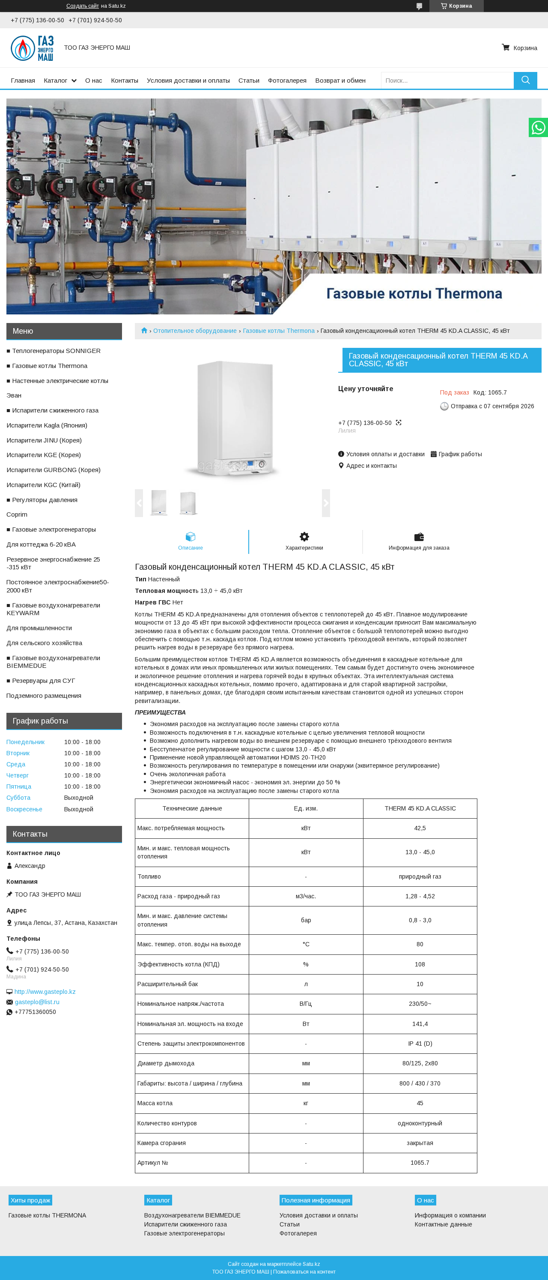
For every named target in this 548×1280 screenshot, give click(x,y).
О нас (93, 80)
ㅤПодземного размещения (43, 695)
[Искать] (525, 80)
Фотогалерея (287, 80)
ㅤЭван (13, 395)
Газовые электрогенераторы (184, 1233)
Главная (23, 80)
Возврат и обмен (340, 80)
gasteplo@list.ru (37, 1002)
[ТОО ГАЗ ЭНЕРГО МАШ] (32, 47)
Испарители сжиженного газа (185, 1224)
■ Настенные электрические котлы (57, 380)
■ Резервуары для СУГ (40, 680)
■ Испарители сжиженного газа (52, 410)
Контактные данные (443, 1224)
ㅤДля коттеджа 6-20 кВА (41, 544)
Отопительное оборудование (195, 330)
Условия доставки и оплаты (188, 80)
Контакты (124, 80)
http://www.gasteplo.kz (45, 991)
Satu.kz (311, 1264)
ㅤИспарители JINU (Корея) (44, 440)
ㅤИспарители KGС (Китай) (43, 484)
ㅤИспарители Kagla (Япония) (46, 425)
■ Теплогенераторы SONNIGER (53, 350)
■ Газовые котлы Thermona (46, 365)
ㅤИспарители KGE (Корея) (43, 454)
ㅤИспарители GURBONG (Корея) (53, 469)
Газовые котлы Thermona (279, 330)
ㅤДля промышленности (39, 627)
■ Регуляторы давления (41, 499)
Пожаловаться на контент (304, 1272)
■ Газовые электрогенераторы (51, 529)
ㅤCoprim (16, 514)
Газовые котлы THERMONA (47, 1215)
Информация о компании (450, 1215)
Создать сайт (82, 6)
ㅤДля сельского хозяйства (44, 642)
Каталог (55, 80)
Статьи (248, 80)
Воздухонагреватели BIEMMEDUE (192, 1215)
